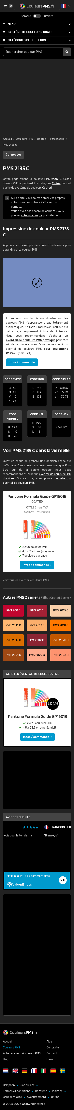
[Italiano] (43, 1070)
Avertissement (36, 1097)
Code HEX (61, 414)
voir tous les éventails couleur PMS (25, 580)
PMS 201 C (37, 610)
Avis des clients (18, 817)
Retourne (41, 1091)
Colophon (9, 1085)
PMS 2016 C (13, 625)
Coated (31, 32)
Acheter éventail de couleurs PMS (32, 674)
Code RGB (37, 379)
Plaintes (57, 1091)
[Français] (65, 6)
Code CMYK (13, 379)
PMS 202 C (37, 640)
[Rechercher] (67, 52)
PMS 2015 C (60, 610)
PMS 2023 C (60, 655)
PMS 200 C (13, 610)
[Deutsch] (24, 1070)
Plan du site (27, 1085)
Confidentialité (12, 1097)
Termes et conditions (16, 1091)
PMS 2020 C (60, 640)
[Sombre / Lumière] (37, 16)
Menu (12, 24)
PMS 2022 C (37, 655)
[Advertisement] (37, 96)
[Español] (53, 1070)
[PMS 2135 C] (37, 282)
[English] (15, 1070)
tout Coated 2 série (56, 598)
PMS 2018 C (60, 625)
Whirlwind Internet (33, 1104)
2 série (56, 183)
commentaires (37, 876)
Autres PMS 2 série (24, 597)
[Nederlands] (5, 1070)
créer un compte (31, 215)
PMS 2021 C (13, 655)
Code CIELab (61, 379)
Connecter (13, 154)
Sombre (26, 16)
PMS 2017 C (37, 625)
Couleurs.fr (24, 1032)
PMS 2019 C (13, 640)
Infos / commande (22, 362)
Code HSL (37, 414)
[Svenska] (62, 1070)
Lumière (48, 16)
